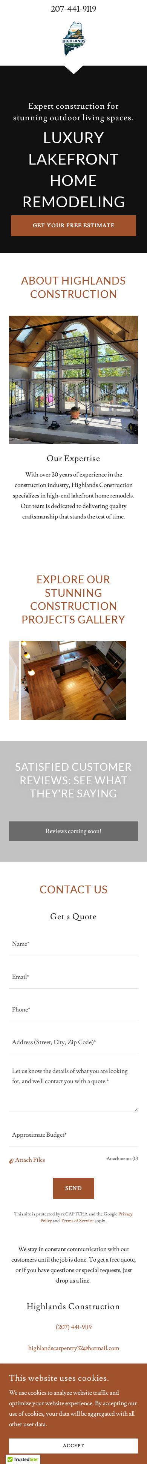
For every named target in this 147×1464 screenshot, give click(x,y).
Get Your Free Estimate (74, 225)
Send (73, 1188)
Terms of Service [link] (77, 1221)
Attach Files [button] (30, 1160)
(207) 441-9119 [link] (74, 1327)
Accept (73, 1446)
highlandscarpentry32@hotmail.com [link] (73, 1348)
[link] (73, 39)
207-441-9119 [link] (73, 9)
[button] (12, 1159)
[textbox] (73, 944)
